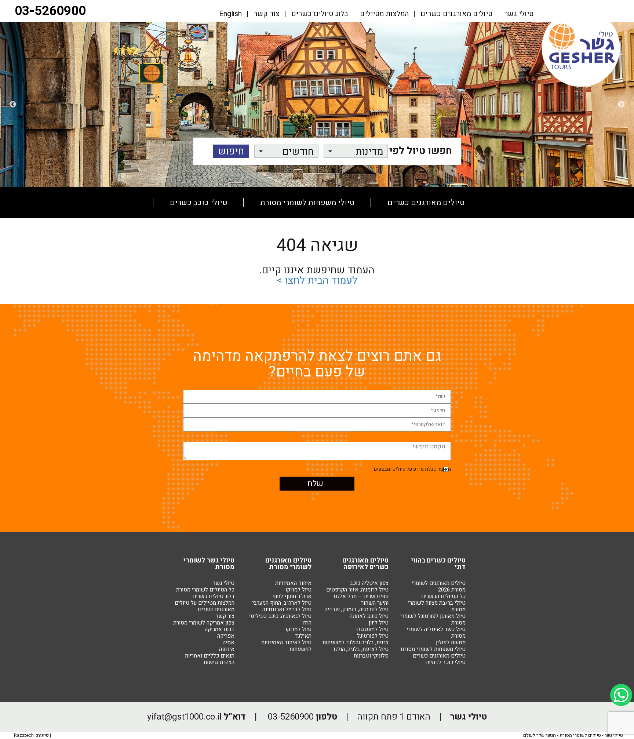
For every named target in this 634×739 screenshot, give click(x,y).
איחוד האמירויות (293, 583)
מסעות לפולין (318, 234)
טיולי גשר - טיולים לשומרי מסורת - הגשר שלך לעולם (573, 735)
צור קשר (267, 14)
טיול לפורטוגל (373, 636)
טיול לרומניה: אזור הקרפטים (357, 590)
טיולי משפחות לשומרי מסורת (307, 202)
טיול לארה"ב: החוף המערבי (281, 603)
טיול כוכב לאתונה (369, 616)
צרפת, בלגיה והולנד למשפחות (356, 642)
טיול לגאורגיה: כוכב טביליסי (280, 616)
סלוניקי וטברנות (371, 656)
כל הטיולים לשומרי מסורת (205, 590)
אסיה (228, 642)
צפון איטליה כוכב (369, 583)
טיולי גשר (518, 14)
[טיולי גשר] (580, 86)
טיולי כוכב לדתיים (445, 662)
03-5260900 (50, 11)
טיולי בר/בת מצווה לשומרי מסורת (437, 606)
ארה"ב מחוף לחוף (291, 596)
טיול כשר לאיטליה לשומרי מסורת (436, 632)
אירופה (226, 649)
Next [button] (13, 104)
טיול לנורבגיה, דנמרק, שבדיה (357, 609)
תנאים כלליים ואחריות (209, 656)
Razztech (24, 735)
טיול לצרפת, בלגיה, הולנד (360, 649)
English (230, 14)
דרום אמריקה (219, 629)
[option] (317, 104)
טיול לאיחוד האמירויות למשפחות (286, 645)
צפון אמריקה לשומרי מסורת (203, 623)
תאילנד (303, 636)
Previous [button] (621, 104)
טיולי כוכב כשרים (198, 202)
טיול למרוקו (298, 590)
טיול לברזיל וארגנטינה (286, 609)
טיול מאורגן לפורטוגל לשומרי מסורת (433, 619)
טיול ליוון (379, 623)
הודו (306, 623)
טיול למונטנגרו (372, 629)
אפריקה (225, 636)
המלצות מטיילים (384, 14)
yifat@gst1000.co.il (184, 716)
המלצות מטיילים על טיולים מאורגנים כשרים (204, 606)
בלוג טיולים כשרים (319, 14)
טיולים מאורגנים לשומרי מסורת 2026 (439, 586)
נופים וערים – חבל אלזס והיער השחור (361, 599)
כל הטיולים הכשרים (443, 596)
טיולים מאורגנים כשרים (456, 14)
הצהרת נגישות (219, 662)
